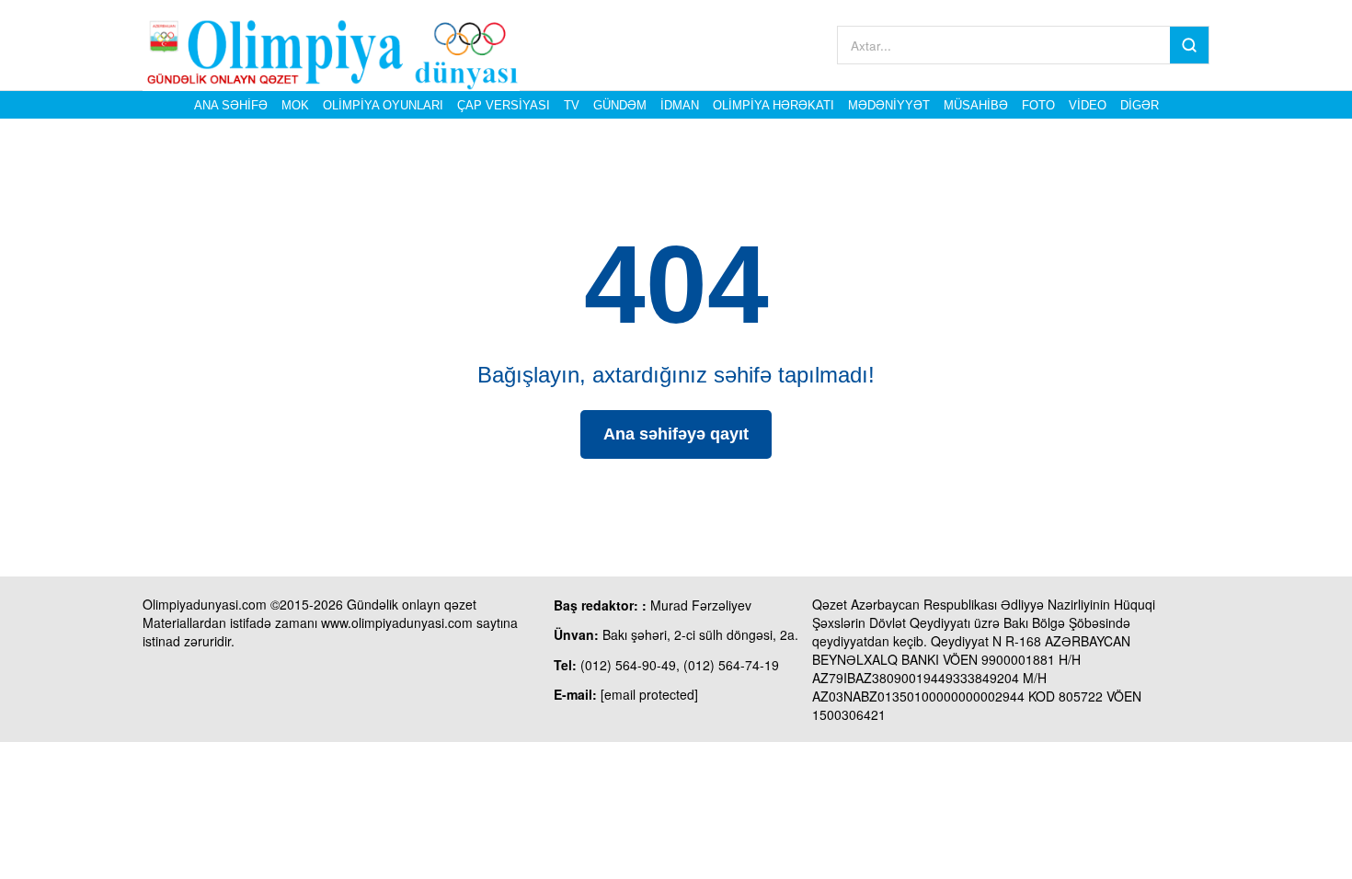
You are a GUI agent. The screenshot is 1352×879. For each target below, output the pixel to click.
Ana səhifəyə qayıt (676, 434)
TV (571, 105)
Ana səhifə (231, 105)
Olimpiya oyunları (383, 105)
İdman (679, 105)
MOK (295, 105)
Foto (1038, 105)
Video (1087, 105)
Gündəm (620, 105)
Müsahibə (976, 105)
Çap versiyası (503, 105)
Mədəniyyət (889, 105)
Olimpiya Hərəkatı (773, 105)
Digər (1139, 105)
